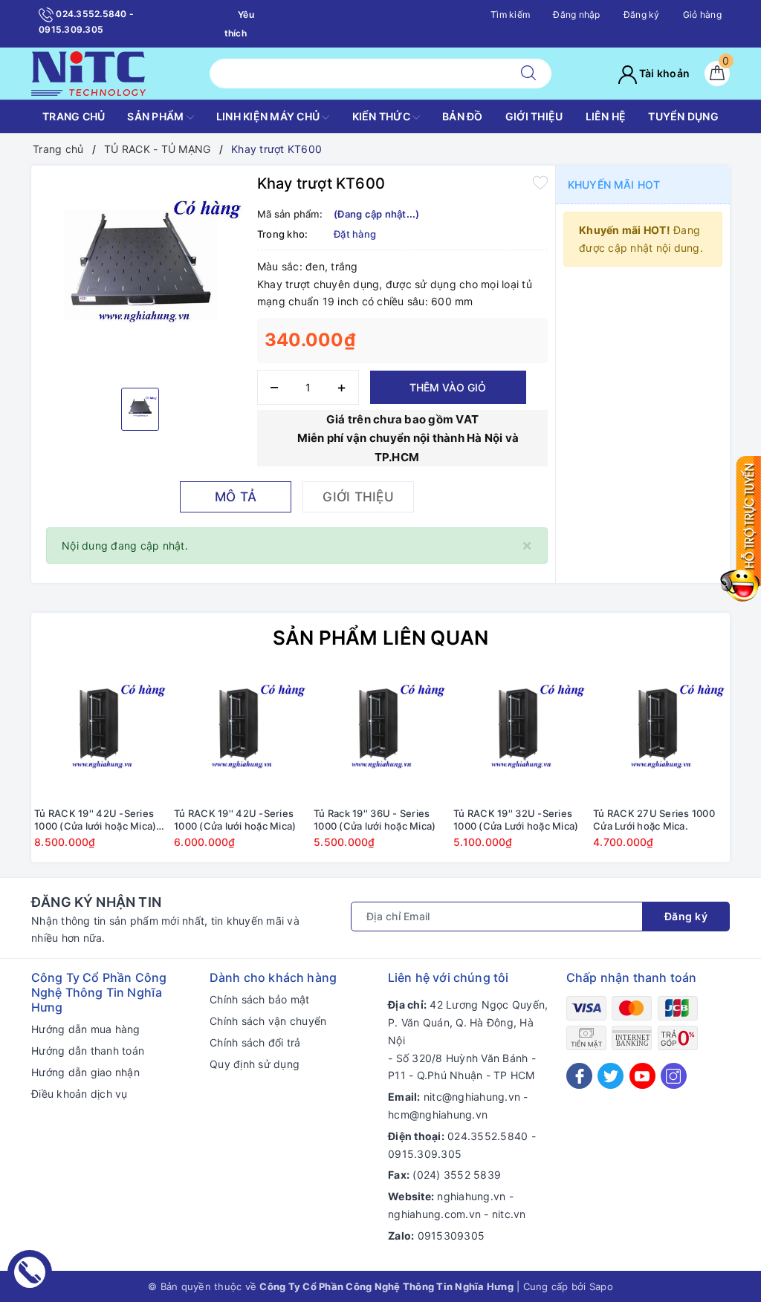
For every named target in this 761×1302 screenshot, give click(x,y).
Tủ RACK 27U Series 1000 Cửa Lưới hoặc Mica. (654, 819)
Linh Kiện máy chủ (269, 116)
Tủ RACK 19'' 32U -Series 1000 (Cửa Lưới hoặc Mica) (515, 819)
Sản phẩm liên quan (381, 637)
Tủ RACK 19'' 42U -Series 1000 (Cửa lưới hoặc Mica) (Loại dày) (95, 820)
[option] (140, 275)
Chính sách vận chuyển (268, 1021)
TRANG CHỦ (73, 116)
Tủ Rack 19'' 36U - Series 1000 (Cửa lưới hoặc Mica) (374, 819)
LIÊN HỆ (606, 116)
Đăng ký (642, 14)
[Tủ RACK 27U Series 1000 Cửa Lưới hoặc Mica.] (660, 733)
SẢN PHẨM (156, 116)
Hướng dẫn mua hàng (85, 1029)
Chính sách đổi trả (255, 1042)
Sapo (601, 1286)
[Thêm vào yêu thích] (540, 182)
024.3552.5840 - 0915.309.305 (86, 21)
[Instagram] (674, 1076)
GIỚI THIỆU (534, 116)
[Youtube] (642, 1076)
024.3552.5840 (487, 1136)
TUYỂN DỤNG (683, 116)
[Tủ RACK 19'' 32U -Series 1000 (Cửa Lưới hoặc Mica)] (520, 733)
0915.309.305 (425, 1154)
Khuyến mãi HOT (614, 184)
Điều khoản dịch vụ (79, 1093)
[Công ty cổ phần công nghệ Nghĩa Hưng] (88, 72)
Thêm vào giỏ (447, 387)
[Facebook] (579, 1076)
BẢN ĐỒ (462, 116)
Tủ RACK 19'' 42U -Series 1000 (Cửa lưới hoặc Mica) (235, 819)
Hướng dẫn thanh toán (87, 1050)
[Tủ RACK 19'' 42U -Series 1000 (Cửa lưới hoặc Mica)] (241, 733)
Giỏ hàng (702, 14)
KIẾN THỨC (382, 116)
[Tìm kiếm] (528, 73)
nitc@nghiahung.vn (472, 1096)
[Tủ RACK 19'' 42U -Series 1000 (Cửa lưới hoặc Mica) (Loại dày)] (101, 733)
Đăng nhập (576, 14)
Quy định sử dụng (254, 1064)
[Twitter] (611, 1076)
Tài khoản (663, 73)
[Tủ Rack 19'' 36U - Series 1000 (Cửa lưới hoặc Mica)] (380, 733)
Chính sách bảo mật (260, 999)
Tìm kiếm (510, 14)
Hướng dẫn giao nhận (85, 1072)
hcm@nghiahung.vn (438, 1114)
